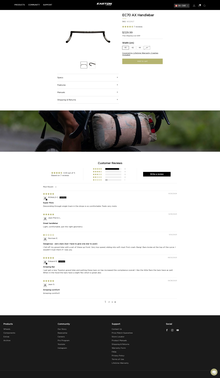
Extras (6, 337)
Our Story (62, 329)
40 (125, 48)
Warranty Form (119, 348)
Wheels (6, 329)
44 (140, 48)
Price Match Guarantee (122, 333)
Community (34, 5)
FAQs (114, 352)
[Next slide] (114, 36)
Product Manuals (119, 340)
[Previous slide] (61, 36)
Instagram (62, 348)
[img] (48, 194)
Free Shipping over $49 (131, 36)
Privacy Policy (118, 356)
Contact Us (117, 329)
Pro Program (63, 340)
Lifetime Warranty (120, 363)
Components (9, 333)
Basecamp (62, 333)
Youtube (61, 344)
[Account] (194, 5)
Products (19, 5)
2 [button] (109, 302)
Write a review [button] (157, 174)
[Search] (204, 5)
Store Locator (118, 337)
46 (147, 48)
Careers (61, 337)
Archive (6, 340)
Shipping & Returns (120, 344)
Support (47, 5)
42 (133, 48)
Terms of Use (118, 359)
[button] (128, 27)
